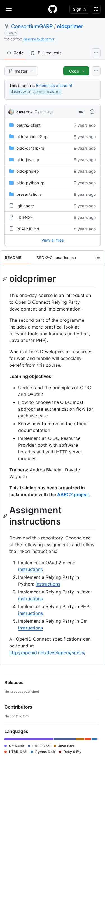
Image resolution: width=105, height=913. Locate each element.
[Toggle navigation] (8, 9)
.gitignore (25, 205)
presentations (29, 194)
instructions (30, 569)
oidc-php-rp (28, 171)
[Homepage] (52, 9)
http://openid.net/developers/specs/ (47, 652)
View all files (52, 240)
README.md (28, 228)
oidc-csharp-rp (30, 148)
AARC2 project (73, 494)
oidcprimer (70, 26)
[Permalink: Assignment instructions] (5, 516)
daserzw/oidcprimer (38, 39)
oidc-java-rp (28, 159)
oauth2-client (29, 125)
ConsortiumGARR (32, 26)
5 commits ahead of (54, 85)
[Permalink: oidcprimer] (5, 279)
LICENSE (25, 217)
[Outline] (97, 257)
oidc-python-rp (31, 182)
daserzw (24, 111)
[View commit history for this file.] (92, 112)
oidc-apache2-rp (32, 136)
